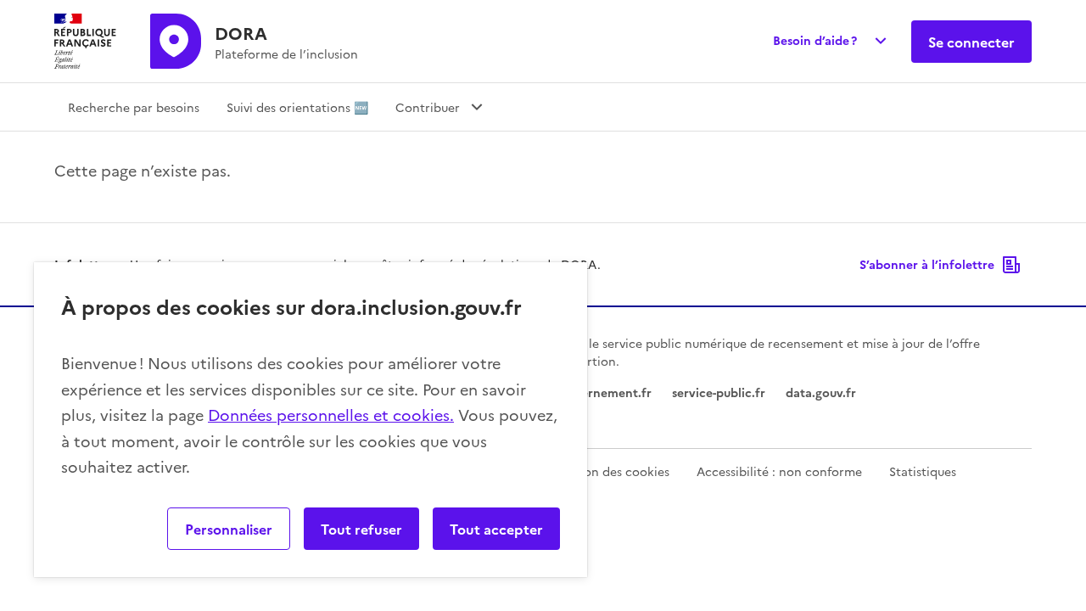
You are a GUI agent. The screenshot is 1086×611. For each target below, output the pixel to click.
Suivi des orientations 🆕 (297, 106)
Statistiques (922, 470)
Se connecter (971, 41)
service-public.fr (718, 392)
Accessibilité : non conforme (779, 470)
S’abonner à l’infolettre (926, 263)
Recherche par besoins (133, 106)
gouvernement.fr (602, 392)
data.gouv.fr (821, 392)
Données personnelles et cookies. (331, 414)
